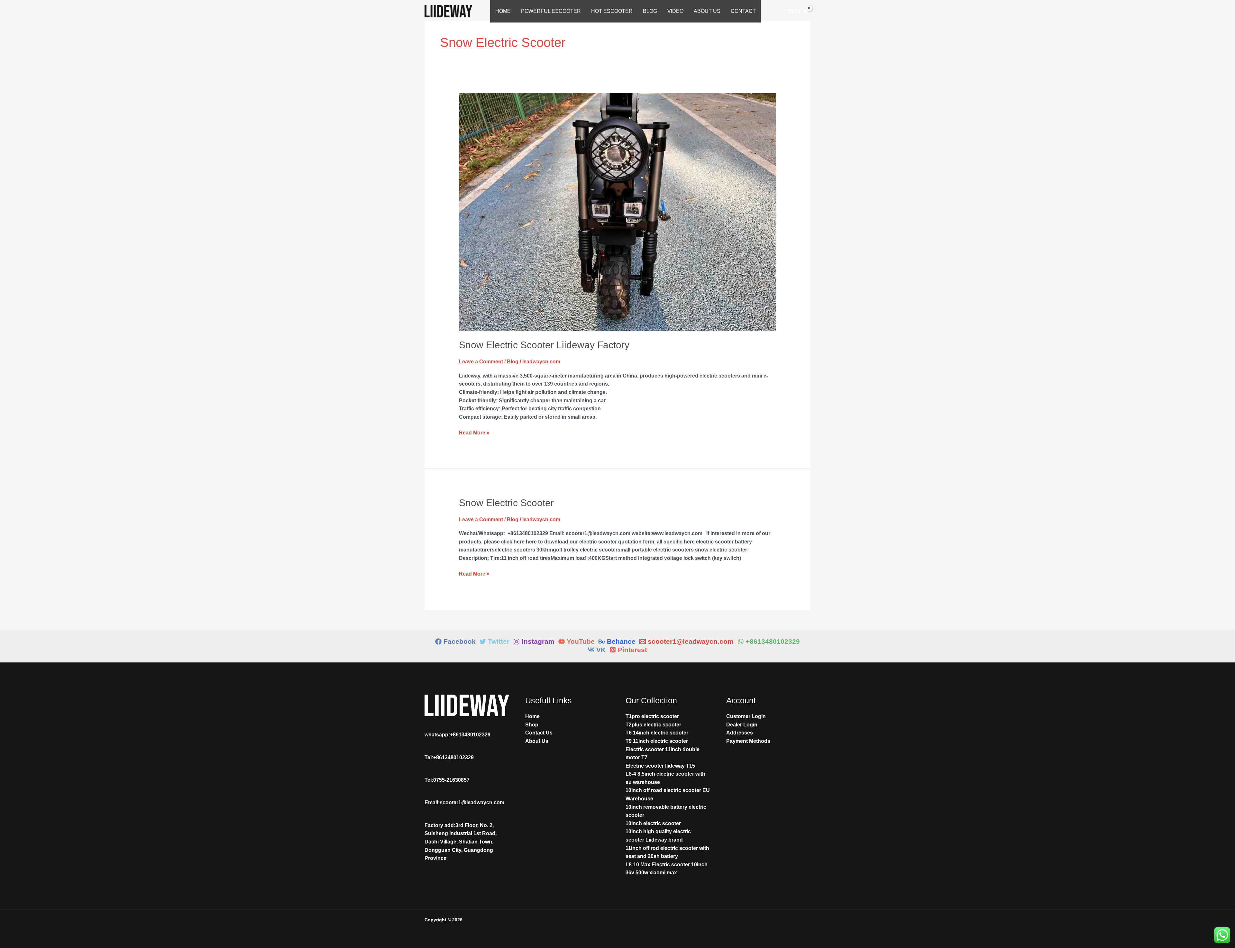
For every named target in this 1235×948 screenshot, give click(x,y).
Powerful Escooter (551, 11)
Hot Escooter (612, 11)
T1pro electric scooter (652, 716)
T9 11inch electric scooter (657, 741)
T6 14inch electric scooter (657, 732)
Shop (531, 724)
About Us (707, 11)
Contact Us (539, 732)
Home (503, 11)
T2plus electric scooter (653, 724)
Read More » (474, 432)
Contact (743, 11)
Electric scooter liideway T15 (660, 766)
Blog (650, 11)
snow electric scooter (506, 502)
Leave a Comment (481, 361)
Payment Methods (748, 741)
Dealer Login (741, 724)
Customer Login (746, 716)
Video (675, 11)
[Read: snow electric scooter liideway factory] (617, 211)
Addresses (739, 732)
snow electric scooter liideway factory (544, 345)
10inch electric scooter (653, 823)
